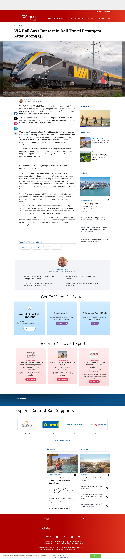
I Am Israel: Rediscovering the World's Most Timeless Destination (94, 364)
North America (57, 248)
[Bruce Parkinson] (21, 101)
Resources (100, 18)
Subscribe (29, 329)
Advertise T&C (48, 544)
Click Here (95, 323)
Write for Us (79, 544)
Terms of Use (48, 542)
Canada (46, 248)
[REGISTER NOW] (31, 354)
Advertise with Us (62, 313)
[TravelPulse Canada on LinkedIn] (72, 536)
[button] (16, 113)
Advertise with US (62, 323)
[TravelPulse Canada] (28, 17)
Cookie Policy (64, 557)
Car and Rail (18, 26)
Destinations (79, 18)
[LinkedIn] (16, 128)
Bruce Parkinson (30, 99)
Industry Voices (59, 18)
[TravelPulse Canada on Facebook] (57, 536)
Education (90, 18)
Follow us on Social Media (95, 313)
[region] (62, 556)
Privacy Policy (59, 542)
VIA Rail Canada (25, 248)
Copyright (68, 542)
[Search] (109, 18)
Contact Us (77, 542)
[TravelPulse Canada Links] (62, 519)
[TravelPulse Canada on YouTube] (79, 536)
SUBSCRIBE (107, 11)
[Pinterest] (16, 123)
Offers (70, 18)
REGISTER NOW (31, 379)
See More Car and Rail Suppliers (62, 440)
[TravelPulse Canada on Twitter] (64, 536)
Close (95, 555)
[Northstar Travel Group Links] (62, 528)
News (49, 18)
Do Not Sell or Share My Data (64, 544)
